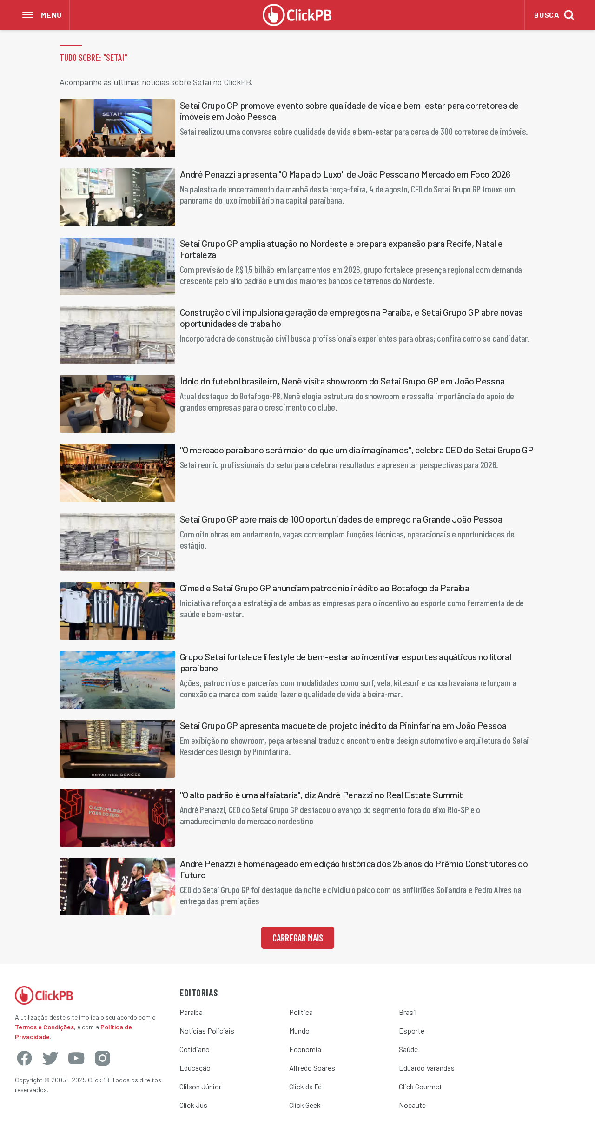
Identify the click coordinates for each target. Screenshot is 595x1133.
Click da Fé (305, 1086)
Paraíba (191, 1011)
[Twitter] (50, 1058)
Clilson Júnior (200, 1086)
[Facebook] (24, 1058)
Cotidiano (194, 1049)
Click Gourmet (420, 1086)
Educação (195, 1067)
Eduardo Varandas (427, 1067)
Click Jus (193, 1104)
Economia (305, 1049)
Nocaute (412, 1104)
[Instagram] (102, 1058)
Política (301, 1011)
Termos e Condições (44, 1027)
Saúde (408, 1049)
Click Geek (305, 1104)
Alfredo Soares (312, 1067)
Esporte (411, 1030)
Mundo (299, 1030)
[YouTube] (76, 1058)
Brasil (407, 1011)
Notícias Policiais (206, 1030)
